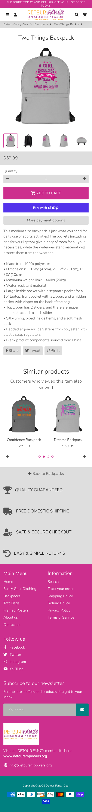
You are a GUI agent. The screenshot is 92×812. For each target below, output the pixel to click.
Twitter (15, 654)
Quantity (10, 171)
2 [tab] (44, 457)
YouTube (16, 669)
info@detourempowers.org (30, 765)
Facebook (17, 647)
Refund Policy (59, 603)
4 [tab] (52, 457)
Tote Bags (11, 603)
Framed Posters (16, 610)
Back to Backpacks (47, 473)
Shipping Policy (60, 596)
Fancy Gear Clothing (19, 588)
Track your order (61, 588)
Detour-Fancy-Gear (16, 24)
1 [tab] (40, 457)
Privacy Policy (59, 610)
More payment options (46, 220)
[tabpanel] (23, 422)
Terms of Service (61, 617)
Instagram (17, 661)
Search (53, 581)
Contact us (11, 624)
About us (10, 617)
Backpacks (41, 24)
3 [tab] (48, 457)
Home (8, 581)
